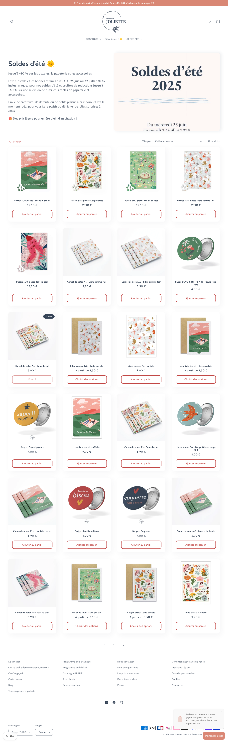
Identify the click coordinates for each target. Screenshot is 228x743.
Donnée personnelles (183, 673)
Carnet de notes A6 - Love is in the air (196, 531)
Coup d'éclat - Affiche (196, 612)
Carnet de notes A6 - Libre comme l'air (86, 281)
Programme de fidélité (75, 667)
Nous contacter (125, 661)
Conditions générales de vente (188, 661)
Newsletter (178, 684)
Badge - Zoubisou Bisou (87, 531)
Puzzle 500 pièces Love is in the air (32, 200)
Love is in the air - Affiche (87, 447)
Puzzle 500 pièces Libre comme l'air (195, 200)
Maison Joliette (176, 734)
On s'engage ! (15, 673)
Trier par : (147, 141)
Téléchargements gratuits (21, 690)
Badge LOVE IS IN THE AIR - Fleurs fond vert (195, 283)
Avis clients (69, 679)
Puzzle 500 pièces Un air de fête (141, 200)
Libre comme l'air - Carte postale (86, 366)
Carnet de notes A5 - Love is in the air (32, 531)
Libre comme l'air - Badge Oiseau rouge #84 (196, 448)
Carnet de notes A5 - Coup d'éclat (141, 447)
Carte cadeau (15, 679)
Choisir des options (86, 379)
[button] (12, 21)
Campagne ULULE (73, 673)
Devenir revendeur (127, 679)
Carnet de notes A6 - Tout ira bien (32, 612)
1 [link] (104, 645)
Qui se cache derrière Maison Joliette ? (28, 667)
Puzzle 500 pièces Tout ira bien (32, 281)
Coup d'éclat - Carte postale (141, 612)
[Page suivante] (123, 645)
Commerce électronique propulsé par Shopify (201, 734)
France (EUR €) (19, 732)
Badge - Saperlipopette (32, 447)
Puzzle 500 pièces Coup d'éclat (87, 200)
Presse (120, 684)
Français (42, 732)
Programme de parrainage (77, 661)
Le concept (14, 661)
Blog (10, 684)
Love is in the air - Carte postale (196, 366)
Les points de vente (128, 673)
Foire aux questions (127, 667)
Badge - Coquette (141, 531)
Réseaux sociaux (71, 684)
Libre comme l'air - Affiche (141, 366)
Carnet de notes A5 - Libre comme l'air (141, 281)
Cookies (176, 679)
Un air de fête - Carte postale (86, 612)
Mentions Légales (181, 667)
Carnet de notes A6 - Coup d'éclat (32, 366)
